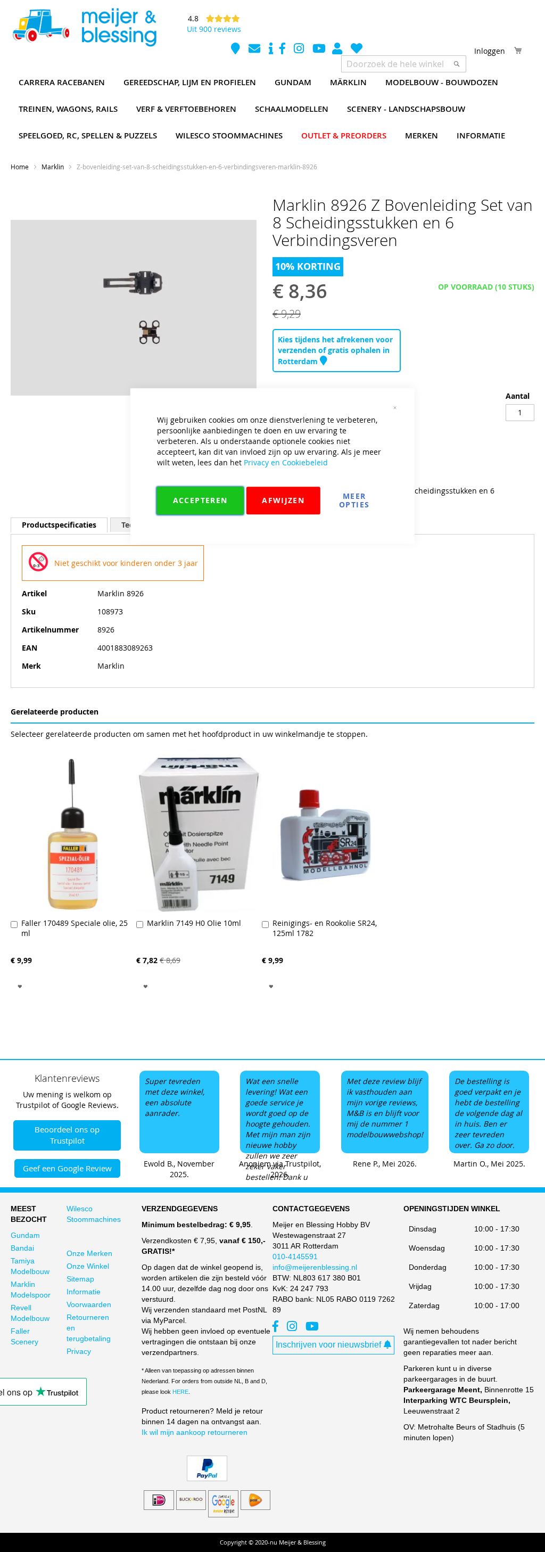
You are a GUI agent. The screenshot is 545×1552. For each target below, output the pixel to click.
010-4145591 (295, 1256)
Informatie (84, 1291)
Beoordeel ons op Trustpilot (67, 1135)
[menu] (272, 109)
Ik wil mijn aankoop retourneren (194, 1432)
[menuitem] (62, 82)
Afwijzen (283, 500)
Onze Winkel (88, 1266)
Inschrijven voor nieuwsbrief (328, 1344)
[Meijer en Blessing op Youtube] (319, 50)
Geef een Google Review (67, 1168)
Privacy (79, 1351)
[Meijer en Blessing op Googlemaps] (236, 50)
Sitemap (80, 1279)
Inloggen (489, 51)
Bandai (22, 1248)
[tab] (59, 525)
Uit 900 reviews (214, 29)
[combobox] (403, 63)
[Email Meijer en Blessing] (255, 50)
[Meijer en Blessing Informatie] (271, 50)
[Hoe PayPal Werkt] (207, 1478)
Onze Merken (89, 1253)
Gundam (25, 1235)
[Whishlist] (356, 50)
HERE (180, 1392)
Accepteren (200, 500)
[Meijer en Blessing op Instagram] (300, 50)
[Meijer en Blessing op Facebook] (283, 50)
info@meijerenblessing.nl (314, 1267)
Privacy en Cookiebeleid (286, 462)
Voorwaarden (89, 1304)
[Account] (338, 50)
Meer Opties (354, 500)
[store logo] (84, 27)
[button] (20, 985)
